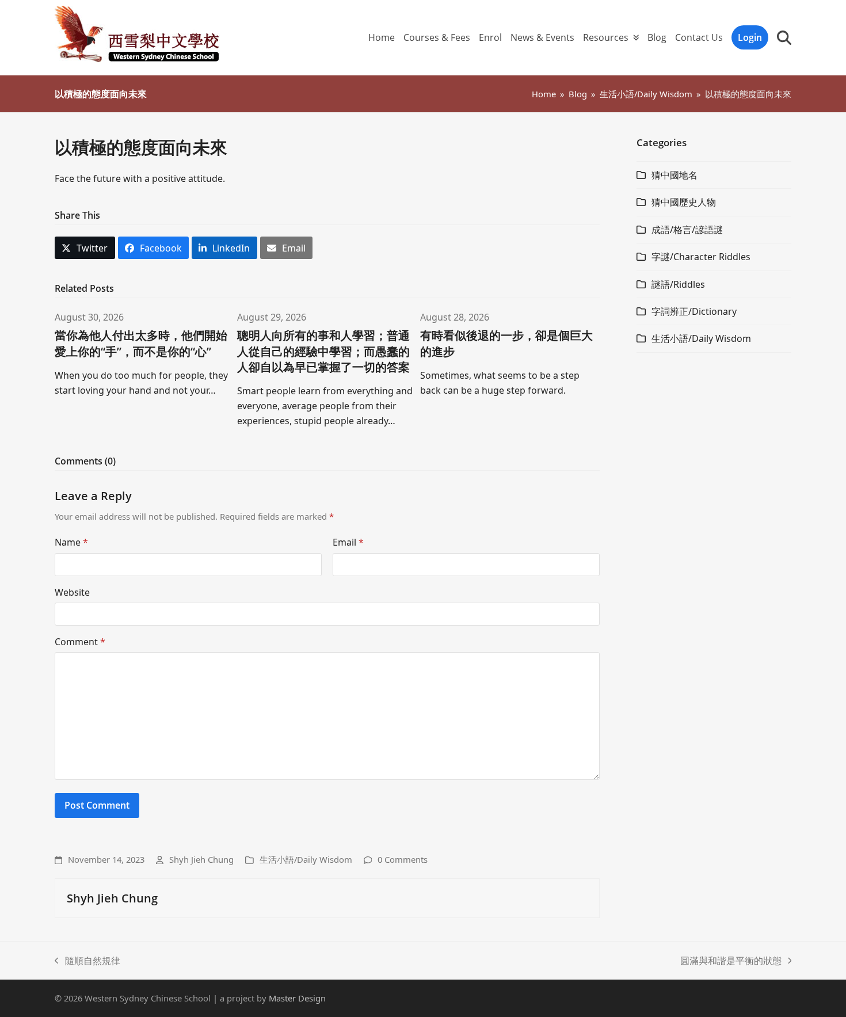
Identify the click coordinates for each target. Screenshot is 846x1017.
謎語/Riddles (678, 284)
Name (71, 542)
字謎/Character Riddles (700, 256)
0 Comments (403, 859)
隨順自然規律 (87, 961)
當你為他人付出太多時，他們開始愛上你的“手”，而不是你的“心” (141, 343)
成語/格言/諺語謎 (687, 229)
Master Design (297, 998)
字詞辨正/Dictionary (694, 311)
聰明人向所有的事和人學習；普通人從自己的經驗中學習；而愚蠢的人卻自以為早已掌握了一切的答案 (323, 350)
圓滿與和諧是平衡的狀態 (731, 961)
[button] (784, 37)
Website (72, 592)
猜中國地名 (674, 175)
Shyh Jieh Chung (201, 859)
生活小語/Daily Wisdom (306, 859)
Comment (80, 641)
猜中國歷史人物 (683, 202)
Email (348, 542)
